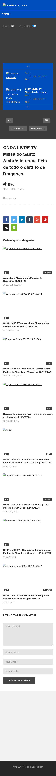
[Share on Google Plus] (37, 219)
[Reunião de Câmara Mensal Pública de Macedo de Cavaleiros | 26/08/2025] (28, 397)
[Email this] (14, 227)
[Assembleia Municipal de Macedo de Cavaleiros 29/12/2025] (28, 261)
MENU (7, 14)
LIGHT (6, 26)
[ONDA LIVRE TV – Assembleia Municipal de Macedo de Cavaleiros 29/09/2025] (28, 306)
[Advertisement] (28, 725)
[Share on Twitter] (14, 219)
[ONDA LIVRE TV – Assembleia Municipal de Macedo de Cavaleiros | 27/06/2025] (28, 487)
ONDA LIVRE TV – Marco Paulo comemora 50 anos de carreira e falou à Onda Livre (37, 90)
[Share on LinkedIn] (22, 219)
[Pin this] (45, 219)
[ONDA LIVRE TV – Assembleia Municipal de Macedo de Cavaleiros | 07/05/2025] (28, 578)
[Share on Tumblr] (29, 219)
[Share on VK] (6, 227)
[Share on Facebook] (6, 219)
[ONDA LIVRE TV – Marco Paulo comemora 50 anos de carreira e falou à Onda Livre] (14, 102)
